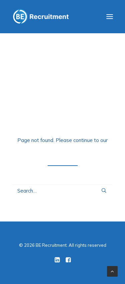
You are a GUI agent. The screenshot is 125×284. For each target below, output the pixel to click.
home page (62, 149)
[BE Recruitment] (40, 16)
